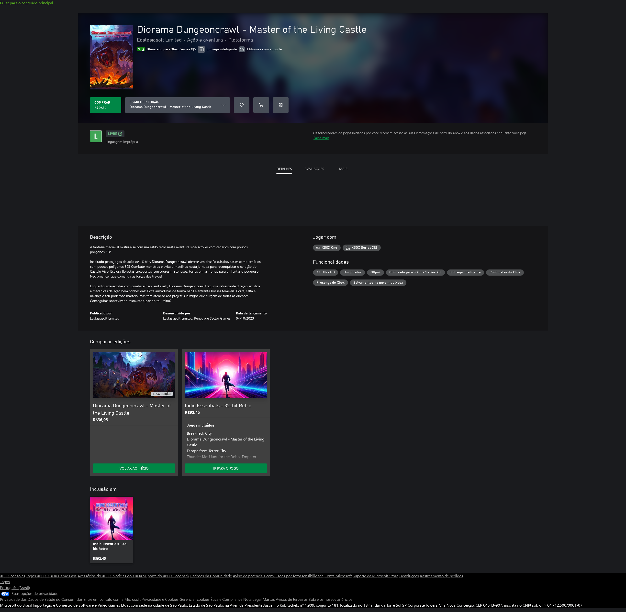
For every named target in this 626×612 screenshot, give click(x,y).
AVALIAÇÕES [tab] (314, 168)
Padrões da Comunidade (211, 575)
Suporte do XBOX (158, 575)
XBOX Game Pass (62, 575)
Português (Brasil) (15, 587)
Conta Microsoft (338, 575)
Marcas (269, 599)
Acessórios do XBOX (95, 575)
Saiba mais (321, 137)
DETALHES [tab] (284, 168)
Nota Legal (253, 599)
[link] (111, 530)
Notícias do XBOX (127, 575)
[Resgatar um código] (281, 105)
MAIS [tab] (343, 168)
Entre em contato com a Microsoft (112, 599)
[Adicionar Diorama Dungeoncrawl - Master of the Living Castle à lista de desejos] (241, 105)
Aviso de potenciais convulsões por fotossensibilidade (278, 575)
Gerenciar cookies (194, 599)
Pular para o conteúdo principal (26, 2)
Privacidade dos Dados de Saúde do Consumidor (41, 599)
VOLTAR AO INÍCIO (134, 468)
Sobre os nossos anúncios (330, 599)
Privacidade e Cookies (160, 599)
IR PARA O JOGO (226, 468)
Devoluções (409, 575)
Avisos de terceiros (292, 599)
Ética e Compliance (226, 599)
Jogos (5, 581)
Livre (112, 134)
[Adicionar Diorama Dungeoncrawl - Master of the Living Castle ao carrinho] (261, 105)
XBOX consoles (12, 575)
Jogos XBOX (36, 575)
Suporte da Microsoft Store (375, 575)
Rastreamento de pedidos (441, 575)
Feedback (181, 575)
